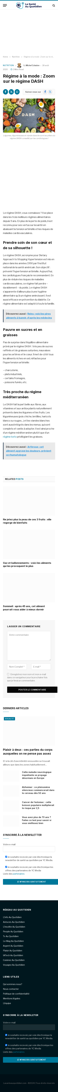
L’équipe (7, 1003)
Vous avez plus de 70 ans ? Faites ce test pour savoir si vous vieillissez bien (36, 820)
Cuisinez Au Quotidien (14, 960)
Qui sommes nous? (12, 984)
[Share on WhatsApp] (17, 92)
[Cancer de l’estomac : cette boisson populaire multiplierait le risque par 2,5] (11, 806)
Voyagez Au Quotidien (14, 965)
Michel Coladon (32, 65)
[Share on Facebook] (5, 92)
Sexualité (9, 719)
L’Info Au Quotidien (12, 917)
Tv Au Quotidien (11, 936)
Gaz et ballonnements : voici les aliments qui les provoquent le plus (27, 564)
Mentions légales (11, 998)
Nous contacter (11, 989)
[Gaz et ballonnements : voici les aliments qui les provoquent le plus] (29, 544)
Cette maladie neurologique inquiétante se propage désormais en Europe (36, 775)
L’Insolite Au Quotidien (14, 926)
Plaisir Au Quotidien (12, 950)
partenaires (19, 873)
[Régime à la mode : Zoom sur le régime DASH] (29, 116)
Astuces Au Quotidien (14, 922)
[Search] (53, 5)
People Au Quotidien (13, 931)
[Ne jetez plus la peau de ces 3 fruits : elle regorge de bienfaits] (29, 501)
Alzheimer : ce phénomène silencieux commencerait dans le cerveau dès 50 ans (38, 790)
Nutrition (8, 65)
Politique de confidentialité (16, 993)
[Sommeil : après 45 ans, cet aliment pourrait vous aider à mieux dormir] (29, 587)
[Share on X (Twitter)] (11, 92)
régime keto (10, 436)
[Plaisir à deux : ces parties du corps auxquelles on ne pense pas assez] (29, 731)
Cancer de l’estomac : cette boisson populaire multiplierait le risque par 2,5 (38, 805)
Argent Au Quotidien (13, 946)
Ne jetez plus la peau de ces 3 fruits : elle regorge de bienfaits (27, 521)
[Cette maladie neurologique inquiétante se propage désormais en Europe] (11, 776)
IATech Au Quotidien (13, 955)
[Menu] (5, 5)
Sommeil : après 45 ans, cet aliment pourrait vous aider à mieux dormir (24, 608)
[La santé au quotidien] (29, 5)
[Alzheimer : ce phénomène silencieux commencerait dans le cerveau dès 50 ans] (11, 791)
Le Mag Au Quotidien (13, 941)
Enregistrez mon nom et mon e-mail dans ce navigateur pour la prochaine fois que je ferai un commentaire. (27, 677)
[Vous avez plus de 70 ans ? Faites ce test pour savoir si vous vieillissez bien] (11, 821)
